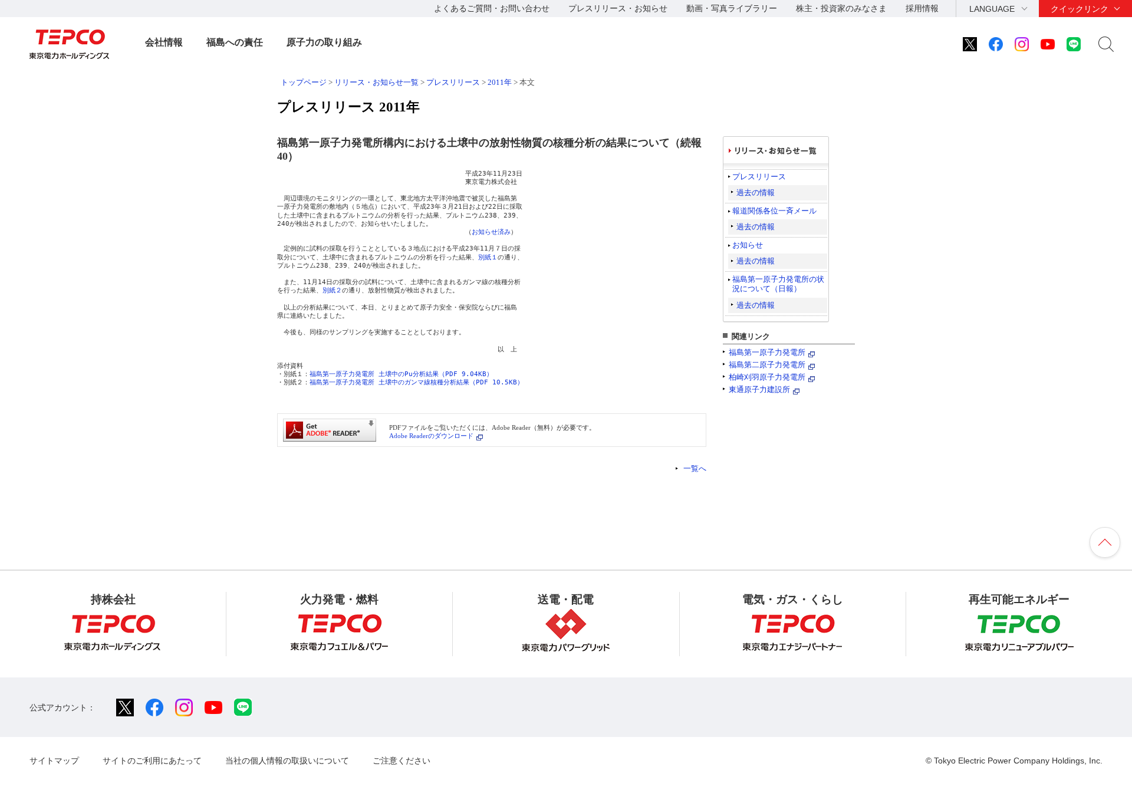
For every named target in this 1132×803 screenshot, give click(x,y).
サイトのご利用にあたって (152, 760)
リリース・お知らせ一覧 (376, 82)
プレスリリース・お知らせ (617, 8)
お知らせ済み (491, 232)
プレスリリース (453, 82)
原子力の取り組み (324, 42)
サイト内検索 (1106, 44)
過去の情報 (755, 192)
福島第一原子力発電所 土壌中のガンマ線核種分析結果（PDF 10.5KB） (417, 382)
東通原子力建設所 (759, 389)
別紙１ (488, 257)
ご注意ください (401, 760)
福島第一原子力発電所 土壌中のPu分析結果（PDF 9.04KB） (401, 374)
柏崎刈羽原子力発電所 (767, 377)
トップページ (304, 82)
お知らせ (747, 245)
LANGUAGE (992, 9)
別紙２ (332, 290)
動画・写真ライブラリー (731, 8)
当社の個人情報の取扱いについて (287, 760)
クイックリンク (1079, 9)
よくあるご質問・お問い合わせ (491, 8)
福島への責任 (234, 42)
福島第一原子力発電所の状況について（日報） (778, 284)
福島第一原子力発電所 (767, 352)
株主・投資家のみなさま (841, 8)
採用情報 (922, 8)
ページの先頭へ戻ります (1105, 542)
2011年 (500, 82)
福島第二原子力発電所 (767, 364)
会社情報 (164, 42)
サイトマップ (54, 760)
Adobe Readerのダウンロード (431, 435)
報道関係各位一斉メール (774, 210)
